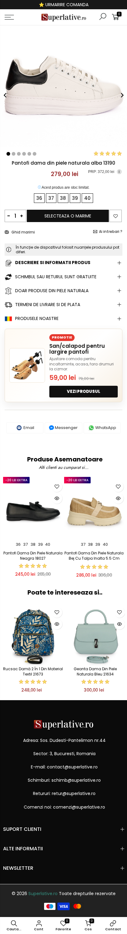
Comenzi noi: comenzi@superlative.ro (64, 807)
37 (25, 544)
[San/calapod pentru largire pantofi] (27, 365)
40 (47, 544)
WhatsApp (105, 428)
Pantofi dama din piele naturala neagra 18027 (33, 555)
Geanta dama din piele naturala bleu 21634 (95, 671)
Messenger (66, 428)
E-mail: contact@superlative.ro (64, 767)
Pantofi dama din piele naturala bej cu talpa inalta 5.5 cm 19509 (94, 558)
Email (28, 428)
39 (40, 544)
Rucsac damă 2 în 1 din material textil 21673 (33, 671)
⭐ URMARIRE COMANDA (63, 5)
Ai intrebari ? (110, 231)
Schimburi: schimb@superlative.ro (64, 780)
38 (33, 544)
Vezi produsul (83, 391)
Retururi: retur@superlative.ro (64, 793)
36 (18, 544)
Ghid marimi (22, 232)
